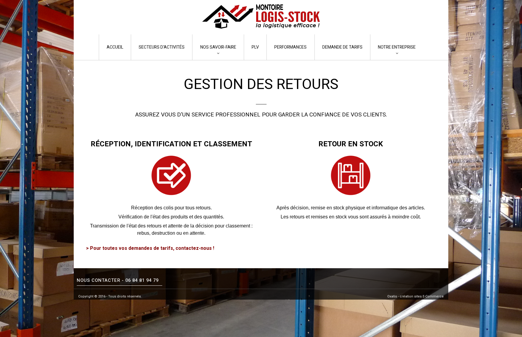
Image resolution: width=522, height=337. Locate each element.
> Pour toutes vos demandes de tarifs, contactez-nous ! (150, 248)
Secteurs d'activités (162, 47)
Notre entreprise (397, 47)
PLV (255, 47)
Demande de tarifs (342, 47)
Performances (290, 47)
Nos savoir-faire (218, 47)
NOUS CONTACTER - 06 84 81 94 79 (118, 280)
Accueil (115, 47)
